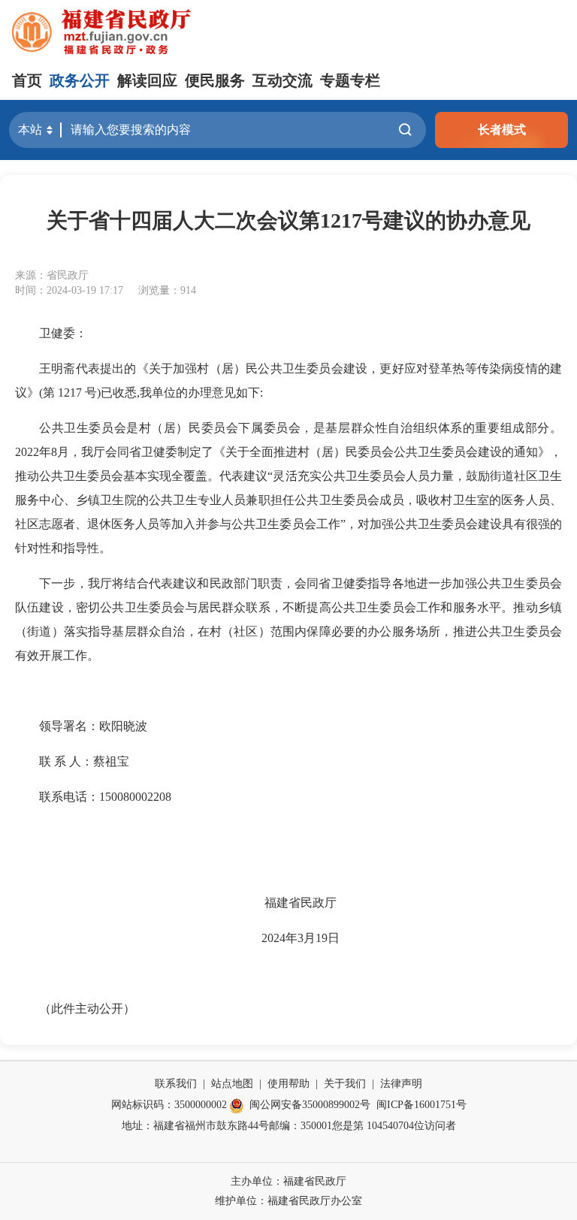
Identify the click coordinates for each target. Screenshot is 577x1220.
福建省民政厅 (300, 902)
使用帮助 (288, 1083)
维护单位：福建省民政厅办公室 (288, 1200)
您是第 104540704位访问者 (394, 1125)
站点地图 (232, 1083)
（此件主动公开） (87, 1008)
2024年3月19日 (300, 938)
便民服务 (215, 80)
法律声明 (401, 1083)
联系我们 (176, 1083)
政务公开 (80, 80)
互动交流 (282, 80)
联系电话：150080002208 (105, 796)
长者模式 (502, 129)
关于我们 (345, 1083)
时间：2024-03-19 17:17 (69, 290)
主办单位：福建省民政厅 (288, 1181)
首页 (27, 80)
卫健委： (63, 333)
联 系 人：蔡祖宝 (84, 761)
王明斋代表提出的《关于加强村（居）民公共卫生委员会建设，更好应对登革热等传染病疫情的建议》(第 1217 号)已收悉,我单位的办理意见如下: (288, 380)
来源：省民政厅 (52, 275)
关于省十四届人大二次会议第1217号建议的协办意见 (288, 220)
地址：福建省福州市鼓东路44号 (195, 1125)
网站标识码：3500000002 (169, 1104)
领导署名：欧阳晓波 (93, 726)
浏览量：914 (167, 290)
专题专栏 (350, 80)
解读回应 (147, 80)
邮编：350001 (300, 1125)
